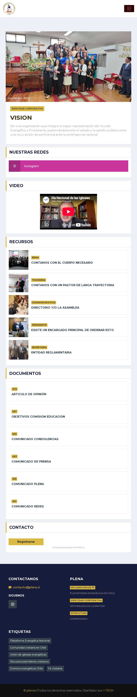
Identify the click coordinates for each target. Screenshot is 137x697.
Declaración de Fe (83, 587)
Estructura (79, 613)
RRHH (35, 257)
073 (14, 389)
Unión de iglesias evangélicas (28, 654)
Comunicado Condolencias (35, 439)
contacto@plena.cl (26, 587)
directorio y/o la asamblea (55, 307)
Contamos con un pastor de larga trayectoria (72, 285)
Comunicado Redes (28, 506)
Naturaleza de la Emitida (87, 606)
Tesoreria (38, 280)
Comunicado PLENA (28, 484)
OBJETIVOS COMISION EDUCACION (38, 416)
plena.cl (32, 690)
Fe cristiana (55, 668)
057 (14, 411)
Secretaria (39, 347)
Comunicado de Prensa (31, 461)
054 (14, 434)
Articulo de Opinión (29, 394)
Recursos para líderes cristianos (29, 661)
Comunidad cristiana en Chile (28, 647)
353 (14, 478)
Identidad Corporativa (27, 108)
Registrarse (26, 541)
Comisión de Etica (43, 302)
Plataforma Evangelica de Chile (92, 593)
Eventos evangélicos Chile (26, 668)
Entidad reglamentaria (51, 352)
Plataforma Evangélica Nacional (30, 640)
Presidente (39, 325)
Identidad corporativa (86, 600)
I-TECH (108, 690)
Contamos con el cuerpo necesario (62, 262)
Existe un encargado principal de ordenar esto (72, 330)
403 (14, 456)
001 (14, 501)
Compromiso (78, 619)
